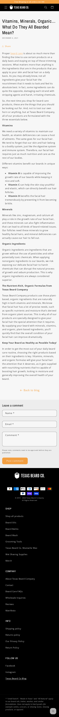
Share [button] (8, 46)
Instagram (10, 672)
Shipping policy (13, 628)
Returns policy (12, 634)
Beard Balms (12, 529)
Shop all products (14, 516)
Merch (8, 560)
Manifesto (10, 610)
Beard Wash (11, 535)
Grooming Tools (13, 541)
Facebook (10, 665)
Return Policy (12, 647)
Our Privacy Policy (14, 641)
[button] (6, 7)
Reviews (9, 604)
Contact (9, 585)
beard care (17, 53)
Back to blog (32, 390)
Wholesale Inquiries (15, 597)
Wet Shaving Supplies (16, 554)
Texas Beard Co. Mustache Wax (21, 548)
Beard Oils (10, 522)
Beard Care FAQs (14, 591)
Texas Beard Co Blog (15, 678)
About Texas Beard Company (20, 578)
